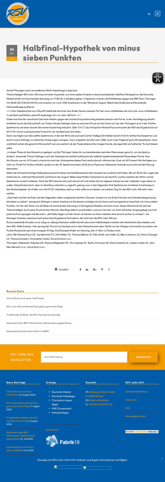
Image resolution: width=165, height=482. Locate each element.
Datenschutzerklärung (136, 391)
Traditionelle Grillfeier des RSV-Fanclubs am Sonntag (33, 314)
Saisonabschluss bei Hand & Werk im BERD (27, 331)
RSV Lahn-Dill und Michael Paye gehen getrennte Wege (34, 306)
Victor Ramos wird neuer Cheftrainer (25, 298)
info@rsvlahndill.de (98, 400)
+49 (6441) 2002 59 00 (100, 404)
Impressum (130, 399)
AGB (127, 408)
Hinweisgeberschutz (135, 416)
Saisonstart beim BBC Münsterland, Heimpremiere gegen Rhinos (39, 323)
